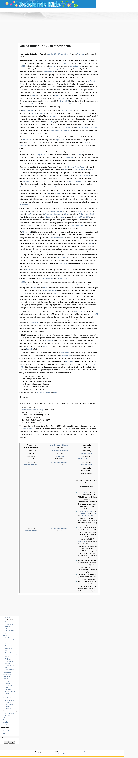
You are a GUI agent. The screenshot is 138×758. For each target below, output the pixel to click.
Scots (49, 116)
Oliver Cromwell (86, 453)
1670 (23, 282)
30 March (82, 217)
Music (7, 628)
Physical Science (10, 691)
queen (65, 170)
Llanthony (34, 217)
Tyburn (54, 293)
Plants (7, 693)
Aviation (7, 683)
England (42, 113)
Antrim (54, 142)
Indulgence (69, 361)
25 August (38, 155)
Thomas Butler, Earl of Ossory (32, 410)
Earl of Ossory (86, 465)
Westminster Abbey (43, 392)
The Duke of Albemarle (31, 465)
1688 (68, 54)
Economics (8, 702)
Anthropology (9, 700)
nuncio (63, 140)
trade (91, 243)
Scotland (85, 142)
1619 (23, 66)
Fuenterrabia (84, 199)
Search (3, 737)
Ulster (55, 116)
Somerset (78, 211)
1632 (37, 77)
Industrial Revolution (11, 655)
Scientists (8, 696)
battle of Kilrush (83, 101)
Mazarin (94, 193)
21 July (92, 364)
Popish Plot (34, 323)
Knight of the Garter (74, 181)
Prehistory (8, 659)
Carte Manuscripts (86, 511)
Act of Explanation (77, 235)
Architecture (9, 624)
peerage (62, 217)
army (49, 320)
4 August (60, 278)
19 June (68, 157)
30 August (35, 104)
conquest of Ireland (83, 184)
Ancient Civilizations (11, 653)
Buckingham (62, 257)
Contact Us (6, 731)
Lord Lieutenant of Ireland (60, 130)
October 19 (52, 54)
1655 (38, 196)
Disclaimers (87, 752)
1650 (54, 187)
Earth (7, 687)
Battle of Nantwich (82, 127)
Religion (7, 706)
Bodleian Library (84, 513)
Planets (7, 715)
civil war (34, 113)
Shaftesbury (68, 328)
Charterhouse (66, 356)
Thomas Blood (24, 285)
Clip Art (5, 734)
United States (9, 665)
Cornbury (55, 353)
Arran (69, 429)
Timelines (8, 663)
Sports (5, 717)
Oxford (94, 513)
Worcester (79, 152)
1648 (21, 170)
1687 (32, 356)
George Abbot (34, 69)
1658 (44, 196)
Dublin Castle (74, 285)
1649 (88, 175)
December (47, 72)
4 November (26, 232)
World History (9, 669)
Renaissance (9, 661)
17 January (82, 175)
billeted (27, 263)
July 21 (63, 54)
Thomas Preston (67, 110)
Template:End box (86, 473)
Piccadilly (22, 293)
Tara (90, 110)
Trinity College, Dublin (87, 214)
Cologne (57, 193)
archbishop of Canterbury (49, 69)
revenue (38, 320)
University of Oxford (47, 278)
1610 (58, 54)
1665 (63, 238)
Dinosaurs (8, 685)
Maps (7, 644)
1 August (56, 392)
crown (34, 288)
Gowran (93, 429)
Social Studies (7, 698)
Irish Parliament (78, 225)
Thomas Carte (84, 492)
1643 (31, 110)
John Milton (81, 541)
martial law (63, 263)
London (66, 63)
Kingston (57, 214)
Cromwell (22, 187)
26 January (94, 127)
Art (6, 622)
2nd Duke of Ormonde (27, 429)
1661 (88, 217)
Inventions (8, 689)
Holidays (8, 708)
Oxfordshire (65, 353)
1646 (26, 145)
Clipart (5, 635)
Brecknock (50, 217)
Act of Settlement (80, 311)
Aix (49, 193)
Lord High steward (62, 220)
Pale (56, 95)
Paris (89, 170)
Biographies (7, 633)
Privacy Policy (62, 754)
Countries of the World (10, 641)
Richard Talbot (53, 311)
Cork (51, 122)
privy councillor (56, 211)
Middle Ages (9, 657)
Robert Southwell (86, 516)
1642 (67, 101)
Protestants (27, 140)
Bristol (66, 214)
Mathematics (7, 674)
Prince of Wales (79, 170)
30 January (27, 181)
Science (5, 678)
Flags (7, 646)
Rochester (46, 346)
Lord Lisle (86, 447)
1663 (82, 285)
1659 (92, 199)
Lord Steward (59, 456)
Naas (34, 95)
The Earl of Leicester (31, 447)
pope (57, 140)
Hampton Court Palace (76, 167)
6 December (47, 290)
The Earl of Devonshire (86, 459)
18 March (25, 110)
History (5, 650)
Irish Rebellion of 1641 (65, 92)
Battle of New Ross (48, 110)
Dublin (79, 155)
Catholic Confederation (77, 119)
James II (29, 349)
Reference (6, 676)
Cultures (8, 626)
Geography (6, 637)
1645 (44, 155)
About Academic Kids (73, 752)
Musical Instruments (11, 630)
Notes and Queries (89, 565)
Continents (8, 648)
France (39, 187)
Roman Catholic (75, 66)
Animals (7, 681)
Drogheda (62, 98)
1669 (28, 270)
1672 (30, 214)
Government (9, 704)
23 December (56, 238)
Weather (5, 722)
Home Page (7, 617)
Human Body (7, 672)
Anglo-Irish (81, 54)
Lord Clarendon (91, 353)
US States (6, 724)
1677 (96, 314)
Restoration (23, 205)
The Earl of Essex (31, 531)
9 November (48, 340)
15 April (62, 101)
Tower (45, 288)
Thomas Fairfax (65, 127)
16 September (74, 104)
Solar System (9, 713)
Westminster (48, 214)
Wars (6, 667)
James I (53, 66)
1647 (73, 157)
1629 (53, 72)
